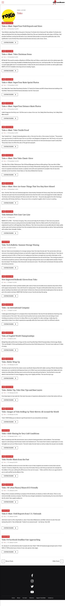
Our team (25, 598)
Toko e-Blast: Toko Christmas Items (17, 54)
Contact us (50, 598)
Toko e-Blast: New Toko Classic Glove (17, 158)
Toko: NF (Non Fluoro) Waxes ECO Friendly (20, 487)
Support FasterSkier (41, 598)
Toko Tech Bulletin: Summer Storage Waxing (20, 245)
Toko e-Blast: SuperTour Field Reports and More (22, 26)
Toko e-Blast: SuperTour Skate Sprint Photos (20, 82)
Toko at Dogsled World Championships (18, 336)
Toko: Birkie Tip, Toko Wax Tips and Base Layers (22, 390)
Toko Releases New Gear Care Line (16, 214)
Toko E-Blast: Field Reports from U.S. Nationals (21, 513)
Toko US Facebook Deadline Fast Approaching (21, 539)
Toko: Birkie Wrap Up (11, 362)
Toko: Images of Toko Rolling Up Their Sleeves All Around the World (30, 411)
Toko (4, 29)
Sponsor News (9, 51)
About (18, 598)
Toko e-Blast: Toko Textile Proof (15, 130)
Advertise (31, 598)
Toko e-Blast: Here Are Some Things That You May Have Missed (28, 186)
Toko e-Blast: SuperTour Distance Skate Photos (21, 106)
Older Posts (56, 561)
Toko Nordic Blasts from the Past (15, 459)
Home (18, 10)
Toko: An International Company (15, 307)
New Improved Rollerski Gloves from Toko (19, 279)
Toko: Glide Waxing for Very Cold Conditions (20, 433)
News (3, 51)
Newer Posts (9, 561)
